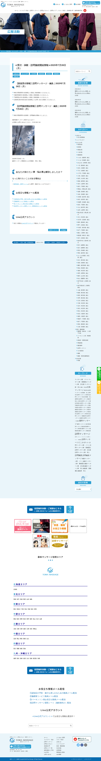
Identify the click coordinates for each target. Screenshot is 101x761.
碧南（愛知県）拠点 (83, 324)
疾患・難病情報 (80, 329)
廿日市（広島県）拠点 (83, 219)
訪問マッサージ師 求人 (82, 452)
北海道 (15, 589)
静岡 (21, 619)
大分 (28, 658)
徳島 (21, 648)
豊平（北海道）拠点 (83, 225)
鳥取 (21, 638)
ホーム (16, 10)
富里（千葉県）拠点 (83, 204)
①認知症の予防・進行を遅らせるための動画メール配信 (30, 199)
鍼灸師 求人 (82, 471)
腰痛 (79, 353)
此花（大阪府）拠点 (83, 313)
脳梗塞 (77, 420)
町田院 (49, 74)
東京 (15, 609)
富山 (34, 619)
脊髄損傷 (80, 343)
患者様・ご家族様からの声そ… (59, 242)
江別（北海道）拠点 (83, 300)
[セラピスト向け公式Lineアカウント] (99, 387)
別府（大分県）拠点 (83, 178)
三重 (28, 628)
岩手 (18, 599)
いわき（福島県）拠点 (83, 157)
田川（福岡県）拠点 (83, 245)
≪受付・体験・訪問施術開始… (27, 242)
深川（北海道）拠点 (83, 238)
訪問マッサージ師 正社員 (83, 450)
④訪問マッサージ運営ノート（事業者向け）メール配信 (30, 206)
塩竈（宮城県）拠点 (83, 191)
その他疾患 (80, 350)
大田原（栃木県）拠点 (83, 197)
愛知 (15, 619)
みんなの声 (15, 51)
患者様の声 (70, 10)
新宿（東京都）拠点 (83, 295)
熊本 (18, 658)
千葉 (22, 609)
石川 (37, 619)
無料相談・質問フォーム (21, 184)
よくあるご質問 (68, 4)
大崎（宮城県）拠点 (83, 194)
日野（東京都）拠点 (83, 298)
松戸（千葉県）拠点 (83, 230)
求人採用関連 (81, 137)
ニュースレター (80, 140)
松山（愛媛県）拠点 (83, 278)
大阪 (15, 628)
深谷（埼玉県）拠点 (83, 308)
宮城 (21, 599)
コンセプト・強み (49, 739)
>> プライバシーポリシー (76, 759)
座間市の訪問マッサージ (81, 399)
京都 (18, 628)
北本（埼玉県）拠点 (83, 306)
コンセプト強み (24, 10)
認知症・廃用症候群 (83, 340)
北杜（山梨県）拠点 (83, 183)
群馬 (35, 609)
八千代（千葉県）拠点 (83, 173)
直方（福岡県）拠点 (83, 247)
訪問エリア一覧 (48, 748)
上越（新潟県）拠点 (83, 290)
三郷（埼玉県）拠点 (83, 303)
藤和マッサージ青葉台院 (85, 430)
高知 (24, 648)
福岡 (15, 658)
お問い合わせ (47, 754)
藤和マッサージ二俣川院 (83, 424)
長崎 (21, 658)
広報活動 (8, 51)
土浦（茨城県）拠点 (83, 326)
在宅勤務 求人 (84, 392)
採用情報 (58, 750)
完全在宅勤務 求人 (86, 397)
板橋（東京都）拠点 (83, 292)
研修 (79, 360)
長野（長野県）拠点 (83, 273)
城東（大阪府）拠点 (83, 316)
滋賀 (24, 628)
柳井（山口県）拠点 (83, 276)
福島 (31, 599)
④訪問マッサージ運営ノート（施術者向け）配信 (50, 702)
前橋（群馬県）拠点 (83, 181)
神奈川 (18, 609)
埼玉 (25, 609)
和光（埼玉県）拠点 (83, 311)
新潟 (24, 619)
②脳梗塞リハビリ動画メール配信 (24, 201)
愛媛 (18, 648)
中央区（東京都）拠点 (83, 227)
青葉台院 (16, 76)
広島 (15, 638)
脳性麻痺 (80, 345)
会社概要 (78, 4)
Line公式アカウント (28, 223)
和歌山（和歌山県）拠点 (84, 189)
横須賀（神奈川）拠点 (83, 235)
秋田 (24, 599)
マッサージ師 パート (81, 379)
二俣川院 (33, 74)
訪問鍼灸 (63, 230)
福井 (31, 619)
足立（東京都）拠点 (83, 260)
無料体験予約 (78, 10)
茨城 (29, 609)
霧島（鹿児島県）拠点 (83, 265)
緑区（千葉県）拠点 (83, 186)
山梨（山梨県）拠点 (83, 210)
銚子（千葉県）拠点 (83, 321)
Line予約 (46, 752)
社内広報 (78, 358)
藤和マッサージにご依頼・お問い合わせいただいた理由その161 (82, 104)
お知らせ (57, 4)
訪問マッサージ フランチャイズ (81, 436)
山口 (28, 638)
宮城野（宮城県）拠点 (83, 202)
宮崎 (31, 658)
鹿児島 (35, 658)
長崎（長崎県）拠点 (83, 262)
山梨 (41, 619)
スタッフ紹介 (62, 10)
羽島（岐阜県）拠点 (83, 253)
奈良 (31, 628)
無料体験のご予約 (49, 750)
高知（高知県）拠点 (83, 268)
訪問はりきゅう (44, 10)
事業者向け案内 (60, 752)
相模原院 (56, 74)
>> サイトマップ (87, 759)
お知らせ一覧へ (40, 242)
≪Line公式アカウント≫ (42, 716)
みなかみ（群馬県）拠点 (84, 162)
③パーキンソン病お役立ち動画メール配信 (26, 204)
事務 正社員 (84, 387)
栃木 (32, 609)
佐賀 (24, 658)
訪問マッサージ (34, 10)
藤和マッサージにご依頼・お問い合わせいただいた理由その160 (82, 114)
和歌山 (35, 628)
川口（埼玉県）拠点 (83, 217)
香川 (15, 648)
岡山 (18, 638)
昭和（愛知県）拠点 (83, 222)
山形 (28, 599)
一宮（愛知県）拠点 (83, 165)
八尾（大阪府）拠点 (83, 176)
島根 (24, 638)
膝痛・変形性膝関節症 (83, 356)
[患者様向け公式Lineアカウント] (99, 373)
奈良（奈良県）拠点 (83, 199)
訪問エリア (53, 10)
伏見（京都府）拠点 (83, 168)
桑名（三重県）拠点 (83, 233)
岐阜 (18, 619)
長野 (28, 619)
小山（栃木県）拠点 (83, 207)
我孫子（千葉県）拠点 (83, 319)
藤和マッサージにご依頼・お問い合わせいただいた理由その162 (82, 93)
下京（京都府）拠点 (83, 170)
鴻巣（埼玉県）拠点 (83, 270)
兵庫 (21, 628)
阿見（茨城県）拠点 (83, 250)
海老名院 (41, 74)
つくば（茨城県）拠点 (83, 160)
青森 (15, 599)
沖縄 (38, 658)
